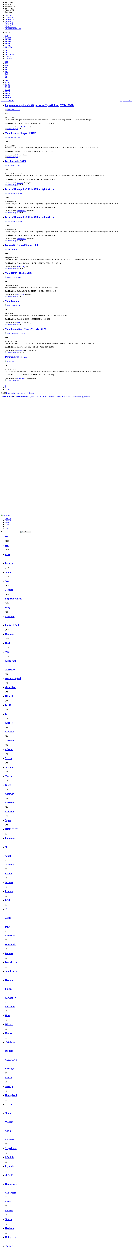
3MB (6, 36)
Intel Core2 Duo (10, 27)
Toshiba (9, 589)
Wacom (9, 1121)
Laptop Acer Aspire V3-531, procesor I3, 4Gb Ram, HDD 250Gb (39, 105)
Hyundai (9, 980)
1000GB (8, 97)
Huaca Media (10, 393)
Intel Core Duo (10, 19)
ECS (7, 900)
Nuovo (8, 1219)
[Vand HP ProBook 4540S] (13, 277)
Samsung (10, 616)
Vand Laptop (12, 301)
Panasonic (10, 838)
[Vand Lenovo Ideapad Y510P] (13, 138)
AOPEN (9, 731)
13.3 (6, 64)
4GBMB (8, 38)
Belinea (9, 953)
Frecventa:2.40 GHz (7, 101)
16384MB (8, 47)
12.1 (6, 62)
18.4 (6, 75)
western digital (13, 678)
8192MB (8, 45)
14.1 (6, 65)
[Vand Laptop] (12, 305)
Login (7, 528)
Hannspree (11, 1184)
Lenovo (9, 563)
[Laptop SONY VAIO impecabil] (11, 249)
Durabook (10, 944)
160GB (7, 86)
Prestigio (10, 1068)
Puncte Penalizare (48, 396)
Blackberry (11, 962)
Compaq (9, 634)
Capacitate (8, 12)
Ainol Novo (11, 971)
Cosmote (9, 1139)
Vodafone (10, 1006)
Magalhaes (11, 1148)
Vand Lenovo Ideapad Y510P (20, 133)
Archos (9, 722)
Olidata (9, 1050)
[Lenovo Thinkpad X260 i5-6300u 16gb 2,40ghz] (13, 193)
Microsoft (10, 740)
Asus (7, 581)
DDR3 (7, 52)
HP (7, 545)
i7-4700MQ (9, 17)
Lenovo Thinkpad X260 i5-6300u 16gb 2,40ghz (29, 189)
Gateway (9, 793)
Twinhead (10, 1042)
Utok (7, 1015)
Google (9, 1130)
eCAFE (9, 1175)
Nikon (8, 1113)
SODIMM (8, 58)
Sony (7, 607)
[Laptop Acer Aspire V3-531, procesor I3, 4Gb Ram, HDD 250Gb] (12, 110)
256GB (7, 90)
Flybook (9, 1166)
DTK (7, 926)
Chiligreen (10, 1237)
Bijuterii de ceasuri (35, 396)
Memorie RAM (10, 6)
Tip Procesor (9, 2)
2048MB (8, 39)
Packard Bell (12, 625)
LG (7, 714)
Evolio (8, 873)
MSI (7, 651)
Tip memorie (9, 8)
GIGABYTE (11, 829)
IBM (7, 643)
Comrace (10, 1033)
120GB (7, 82)
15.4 (6, 67)
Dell (7, 536)
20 (6, 77)
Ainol (8, 855)
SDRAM (8, 56)
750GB (7, 95)
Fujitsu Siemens (13, 598)
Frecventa (8, 4)
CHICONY (11, 1059)
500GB (7, 93)
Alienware (10, 660)
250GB (7, 88)
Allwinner (10, 997)
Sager (8, 820)
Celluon (9, 1210)
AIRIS (8, 1077)
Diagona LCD (9, 10)
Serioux (9, 882)
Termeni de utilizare (21, 393)
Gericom (9, 802)
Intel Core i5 (9, 23)
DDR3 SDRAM (10, 54)
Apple (8, 572)
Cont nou (8, 519)
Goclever (10, 935)
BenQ (8, 705)
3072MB (8, 41)
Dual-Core (8, 15)
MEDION (10, 669)
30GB (7, 80)
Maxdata (10, 864)
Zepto (8, 917)
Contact (7, 524)
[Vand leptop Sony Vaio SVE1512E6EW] (15, 333)
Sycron (8, 1104)
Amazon (9, 811)
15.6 (6, 71)
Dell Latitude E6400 (15, 161)
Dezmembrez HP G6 (16, 356)
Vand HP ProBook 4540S (18, 273)
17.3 (6, 73)
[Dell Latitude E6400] (12, 166)
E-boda (9, 891)
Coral (8, 1201)
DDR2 (7, 51)
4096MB (8, 43)
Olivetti (9, 1024)
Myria (8, 758)
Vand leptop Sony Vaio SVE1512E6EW (25, 329)
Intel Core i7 (9, 25)
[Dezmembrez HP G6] (9, 361)
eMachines (10, 687)
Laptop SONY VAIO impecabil (21, 245)
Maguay (9, 776)
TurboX (9, 1246)
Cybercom (10, 1192)
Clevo (8, 784)
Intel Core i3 (9, 21)
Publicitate (31, 393)
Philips (8, 988)
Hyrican (9, 1228)
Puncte (7, 522)
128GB (7, 84)
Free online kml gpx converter (81, 396)
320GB (7, 92)
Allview (9, 767)
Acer (7, 554)
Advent (9, 749)
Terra (8, 909)
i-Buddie (9, 1157)
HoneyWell (11, 1095)
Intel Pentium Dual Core (13, 29)
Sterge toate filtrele (126, 101)
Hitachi (9, 696)
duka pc (9, 1086)
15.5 (6, 69)
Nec (7, 847)
